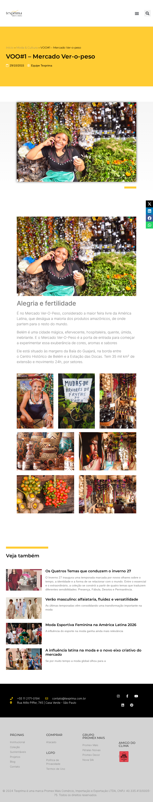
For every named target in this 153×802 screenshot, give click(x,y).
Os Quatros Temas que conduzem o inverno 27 (88, 571)
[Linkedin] (122, 704)
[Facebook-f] (127, 696)
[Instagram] (118, 696)
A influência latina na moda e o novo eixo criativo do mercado (93, 652)
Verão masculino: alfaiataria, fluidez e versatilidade (91, 599)
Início (10, 47)
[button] (137, 13)
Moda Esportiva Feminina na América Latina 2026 (91, 625)
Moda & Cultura (27, 47)
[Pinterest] (131, 704)
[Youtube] (136, 696)
